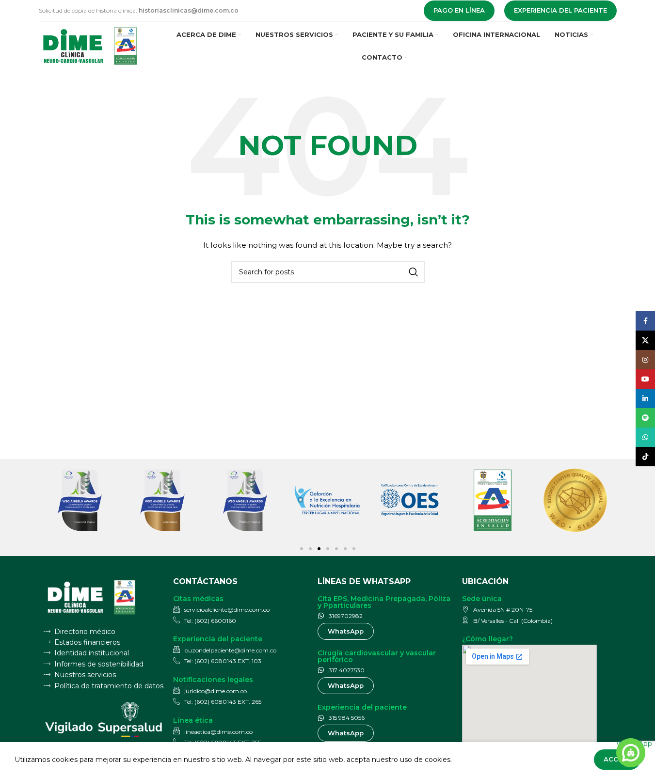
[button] (301, 548)
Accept (617, 759)
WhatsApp (630, 743)
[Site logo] (91, 45)
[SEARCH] (413, 272)
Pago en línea (459, 10)
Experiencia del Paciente (560, 10)
